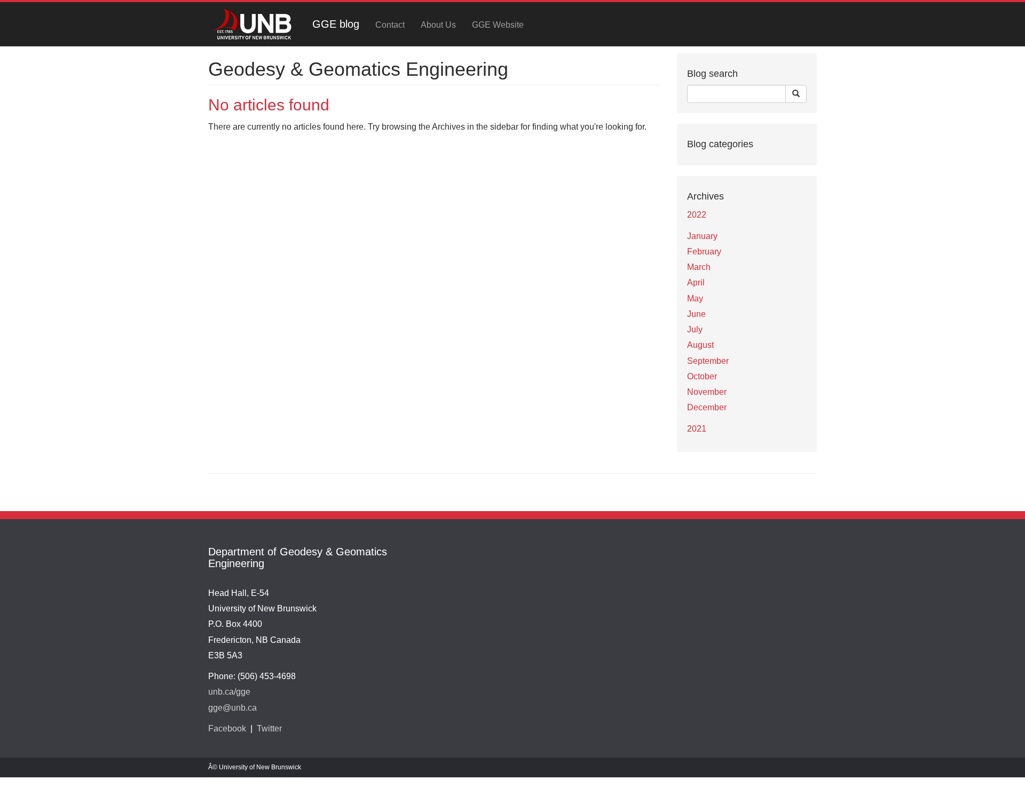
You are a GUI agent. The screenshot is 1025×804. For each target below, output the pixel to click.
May (695, 298)
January (702, 236)
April (696, 282)
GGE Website (498, 24)
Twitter (269, 728)
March (699, 267)
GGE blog (335, 24)
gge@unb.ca (232, 707)
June (696, 314)
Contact (390, 24)
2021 (696, 428)
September (708, 360)
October (702, 376)
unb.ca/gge (229, 691)
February (704, 251)
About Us (438, 24)
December (707, 407)
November (707, 391)
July (695, 329)
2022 (696, 214)
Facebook (227, 728)
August (700, 344)
